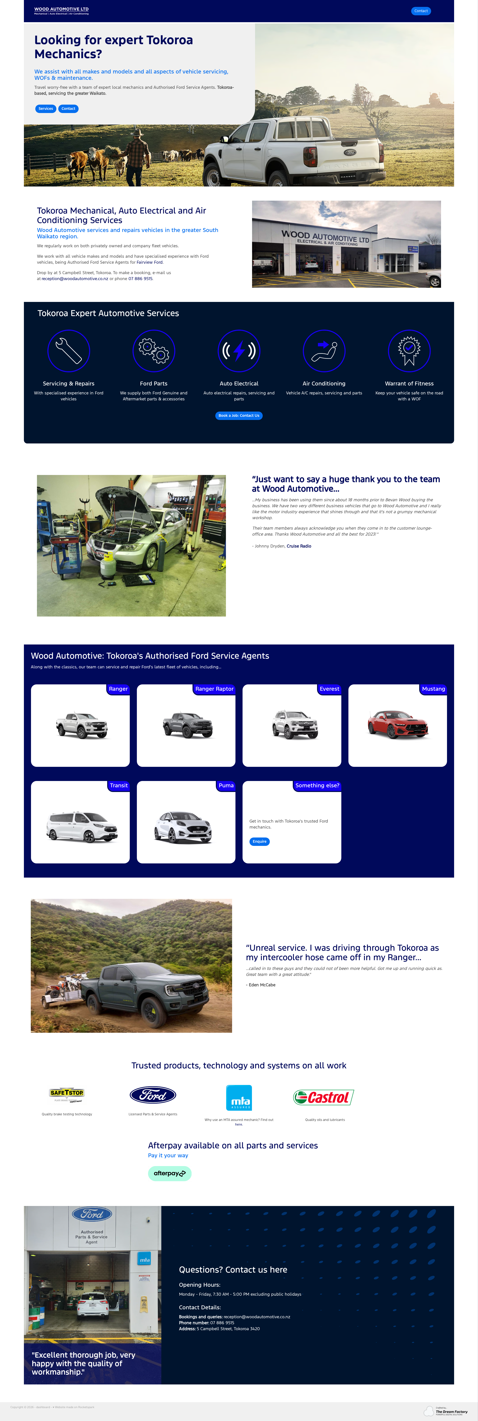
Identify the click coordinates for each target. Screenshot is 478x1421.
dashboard (43, 1407)
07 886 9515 (140, 279)
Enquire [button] (259, 841)
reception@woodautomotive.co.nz (75, 279)
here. (239, 1124)
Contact (421, 11)
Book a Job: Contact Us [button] (239, 415)
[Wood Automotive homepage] (187, 11)
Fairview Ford (150, 262)
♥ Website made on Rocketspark (73, 1407)
